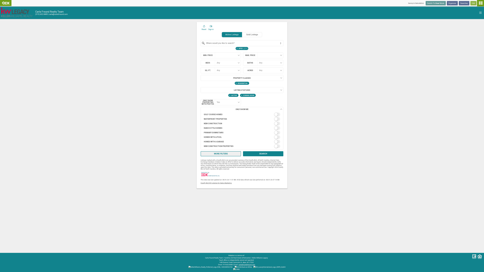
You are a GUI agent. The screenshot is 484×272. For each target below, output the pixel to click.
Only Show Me (242, 109)
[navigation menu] (480, 3)
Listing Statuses (242, 90)
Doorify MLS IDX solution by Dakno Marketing (216, 183)
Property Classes (242, 78)
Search (263, 153)
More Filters (221, 153)
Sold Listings (252, 34)
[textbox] (243, 43)
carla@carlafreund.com (246, 265)
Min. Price (208, 55)
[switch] (242, 114)
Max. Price (250, 55)
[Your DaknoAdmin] (5, 3)
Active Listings (232, 34)
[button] (204, 28)
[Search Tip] (280, 43)
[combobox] (242, 43)
